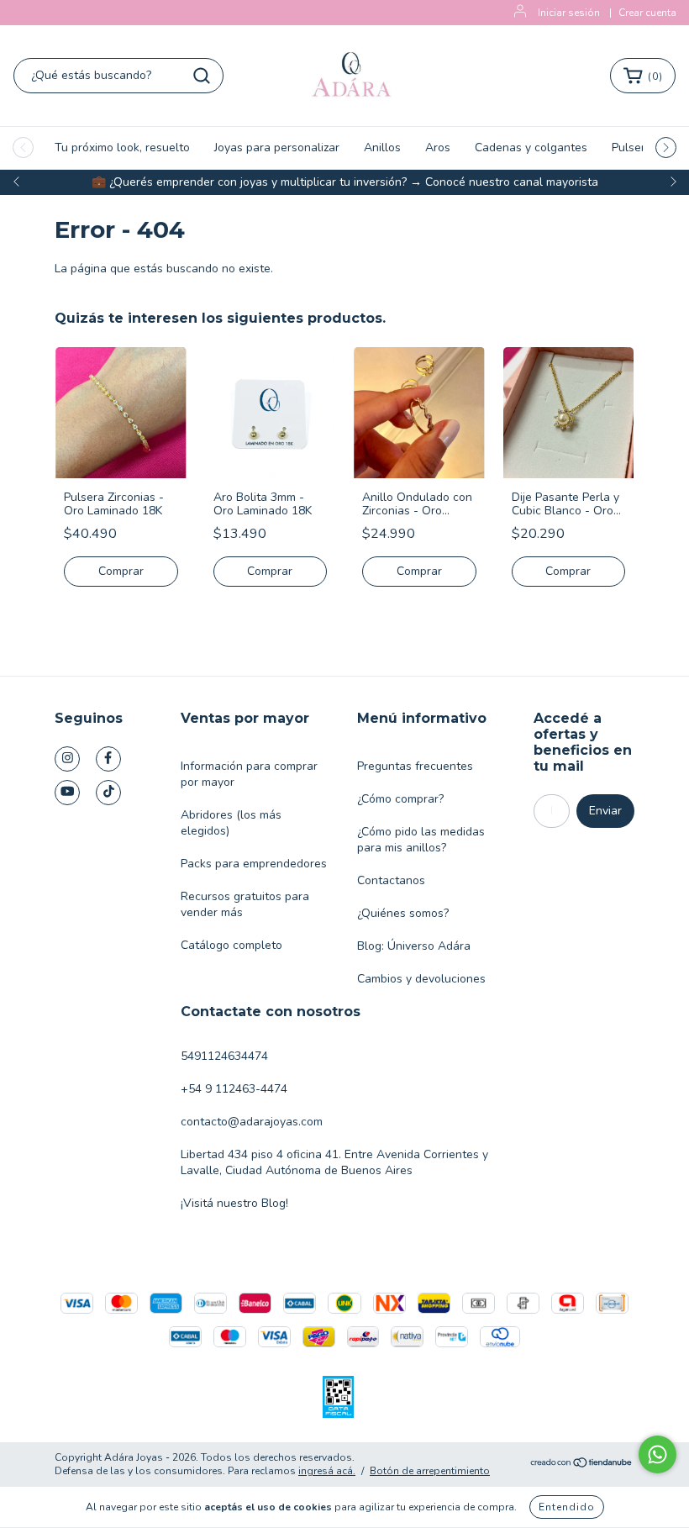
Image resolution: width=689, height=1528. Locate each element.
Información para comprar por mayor (249, 774)
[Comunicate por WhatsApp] (657, 1454)
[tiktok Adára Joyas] (108, 792)
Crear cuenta (647, 12)
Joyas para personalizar (276, 147)
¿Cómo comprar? (400, 799)
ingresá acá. (326, 1471)
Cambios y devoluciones (421, 979)
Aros (437, 147)
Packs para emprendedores (254, 864)
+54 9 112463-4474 (234, 1089)
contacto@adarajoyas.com (252, 1122)
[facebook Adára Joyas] (108, 759)
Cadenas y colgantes (531, 147)
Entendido (567, 1507)
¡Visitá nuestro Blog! (234, 1203)
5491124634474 (224, 1056)
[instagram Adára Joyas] (67, 759)
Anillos (382, 147)
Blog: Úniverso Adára (414, 946)
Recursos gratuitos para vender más (245, 904)
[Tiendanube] (581, 1464)
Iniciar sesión (569, 12)
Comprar (121, 571)
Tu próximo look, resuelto (122, 147)
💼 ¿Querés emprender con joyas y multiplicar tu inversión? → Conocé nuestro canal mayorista (345, 182)
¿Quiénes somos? (403, 913)
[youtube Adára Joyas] (67, 792)
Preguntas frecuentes (415, 766)
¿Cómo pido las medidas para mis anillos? (421, 840)
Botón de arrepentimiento (430, 1471)
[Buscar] (201, 76)
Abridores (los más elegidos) (231, 823)
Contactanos (391, 880)
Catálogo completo (231, 945)
